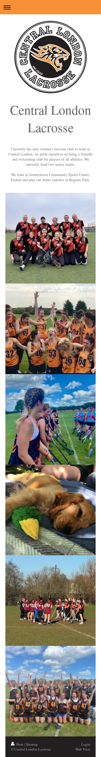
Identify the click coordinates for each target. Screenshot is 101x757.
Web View (82, 749)
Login (85, 744)
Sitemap (32, 744)
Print (20, 744)
